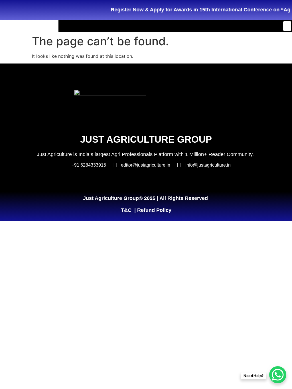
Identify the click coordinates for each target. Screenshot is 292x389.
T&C (126, 210)
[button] (287, 26)
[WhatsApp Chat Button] (277, 374)
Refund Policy (154, 210)
